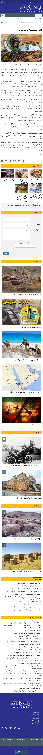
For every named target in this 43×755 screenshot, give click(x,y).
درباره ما (18, 2)
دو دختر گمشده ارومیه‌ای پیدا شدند (30, 688)
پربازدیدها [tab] (37, 579)
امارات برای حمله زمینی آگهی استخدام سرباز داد (26, 294)
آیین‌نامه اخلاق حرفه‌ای (8, 2)
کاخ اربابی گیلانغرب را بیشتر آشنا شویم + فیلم (26, 538)
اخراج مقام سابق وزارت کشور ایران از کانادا (28, 660)
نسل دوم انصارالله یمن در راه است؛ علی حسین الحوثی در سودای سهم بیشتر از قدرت (22, 684)
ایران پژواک (32, 69)
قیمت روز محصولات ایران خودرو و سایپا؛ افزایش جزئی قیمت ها (22, 658)
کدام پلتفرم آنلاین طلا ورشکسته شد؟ (29, 586)
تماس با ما (30, 2)
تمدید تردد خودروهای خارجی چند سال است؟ (27, 607)
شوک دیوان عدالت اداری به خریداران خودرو (27, 594)
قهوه (15, 205)
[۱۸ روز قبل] (21, 344)
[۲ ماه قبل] (21, 173)
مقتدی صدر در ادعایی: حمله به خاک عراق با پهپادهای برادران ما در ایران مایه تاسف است (22, 679)
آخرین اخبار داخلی (34, 617)
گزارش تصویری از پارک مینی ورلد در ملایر (28, 498)
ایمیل (38, 224)
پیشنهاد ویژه (37, 261)
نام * (38, 219)
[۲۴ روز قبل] (21, 377)
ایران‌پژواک (31, 8)
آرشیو (24, 2)
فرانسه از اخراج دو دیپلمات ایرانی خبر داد (28, 601)
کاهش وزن (28, 205)
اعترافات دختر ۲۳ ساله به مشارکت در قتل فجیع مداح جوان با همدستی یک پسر (23, 667)
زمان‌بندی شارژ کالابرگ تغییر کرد (31, 327)
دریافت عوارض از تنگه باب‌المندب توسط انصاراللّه (25, 392)
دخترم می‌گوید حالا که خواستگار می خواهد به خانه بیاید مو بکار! (22, 671)
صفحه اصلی (35, 712)
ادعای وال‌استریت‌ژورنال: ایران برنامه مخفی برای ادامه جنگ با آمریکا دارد (21, 674)
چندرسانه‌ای (35, 720)
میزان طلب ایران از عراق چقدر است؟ (29, 604)
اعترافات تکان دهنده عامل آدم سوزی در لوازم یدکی (25, 588)
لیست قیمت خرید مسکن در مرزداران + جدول (27, 610)
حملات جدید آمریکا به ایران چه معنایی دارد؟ (27, 425)
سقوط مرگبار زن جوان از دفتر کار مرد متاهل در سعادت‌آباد (23, 591)
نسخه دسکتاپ (21, 752)
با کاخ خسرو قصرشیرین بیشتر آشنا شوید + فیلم (26, 571)
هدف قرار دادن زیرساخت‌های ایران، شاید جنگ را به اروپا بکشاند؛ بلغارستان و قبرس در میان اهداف (22, 598)
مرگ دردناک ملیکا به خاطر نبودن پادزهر (29, 583)
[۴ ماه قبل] (35, 188)
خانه (37, 15)
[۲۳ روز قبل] (21, 410)
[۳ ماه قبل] (7, 173)
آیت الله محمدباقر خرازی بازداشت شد (29, 663)
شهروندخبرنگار (34, 723)
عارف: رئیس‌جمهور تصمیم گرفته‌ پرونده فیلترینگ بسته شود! (23, 691)
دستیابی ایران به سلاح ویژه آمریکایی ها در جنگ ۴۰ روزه (24, 655)
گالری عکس (37, 432)
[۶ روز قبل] (21, 279)
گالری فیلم (37, 505)
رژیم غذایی (21, 205)
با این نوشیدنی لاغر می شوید (30, 30)
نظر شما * (36, 230)
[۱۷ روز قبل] (21, 312)
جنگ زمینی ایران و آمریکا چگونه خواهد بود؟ (27, 360)
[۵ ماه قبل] (21, 483)
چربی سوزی (10, 205)
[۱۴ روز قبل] (35, 173)
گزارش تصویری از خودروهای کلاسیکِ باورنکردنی (26, 465)
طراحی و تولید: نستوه (21, 748)
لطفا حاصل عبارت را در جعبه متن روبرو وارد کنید (26, 243)
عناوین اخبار (35, 714)
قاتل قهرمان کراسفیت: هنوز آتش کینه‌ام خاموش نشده (24, 652)
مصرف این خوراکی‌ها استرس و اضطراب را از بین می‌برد (22, 198)
